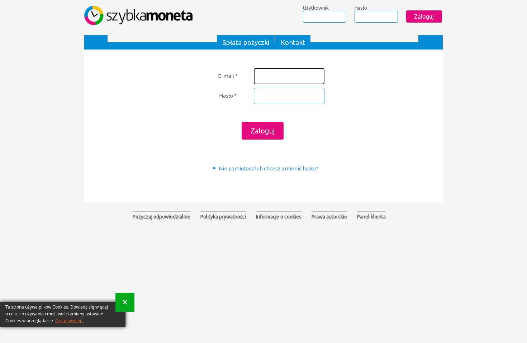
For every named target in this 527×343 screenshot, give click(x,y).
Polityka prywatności (223, 217)
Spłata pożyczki (245, 42)
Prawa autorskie (329, 217)
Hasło (361, 8)
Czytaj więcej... (69, 320)
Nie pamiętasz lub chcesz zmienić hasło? (268, 168)
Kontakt (293, 42)
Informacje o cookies (279, 217)
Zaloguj (263, 131)
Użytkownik (316, 8)
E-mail (228, 76)
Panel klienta (371, 217)
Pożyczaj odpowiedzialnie (161, 217)
